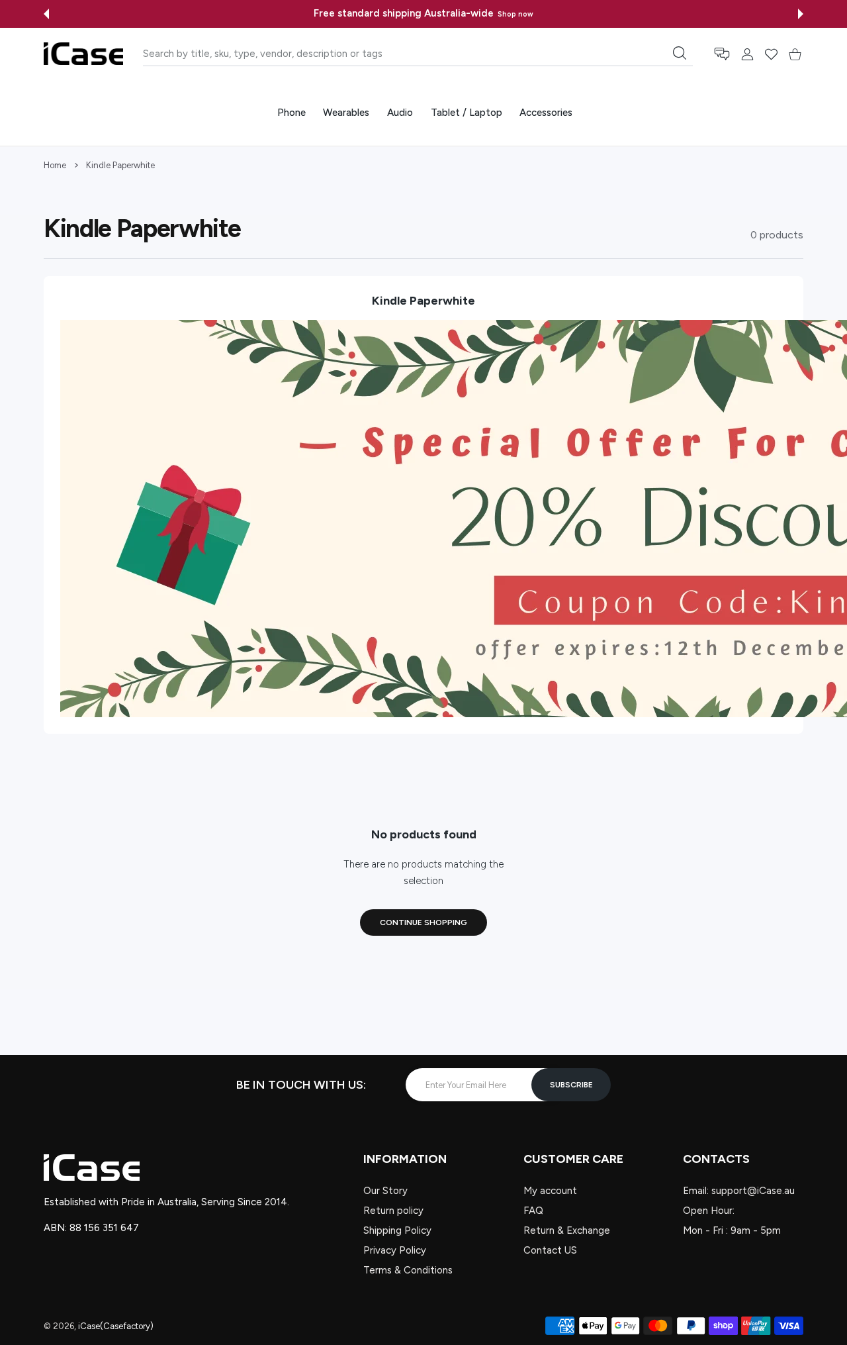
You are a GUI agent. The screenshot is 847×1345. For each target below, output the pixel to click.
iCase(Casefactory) (116, 1326)
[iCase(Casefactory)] (83, 53)
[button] (46, 14)
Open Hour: (709, 1211)
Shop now (515, 14)
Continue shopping (423, 922)
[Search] (679, 53)
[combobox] (418, 53)
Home (55, 165)
